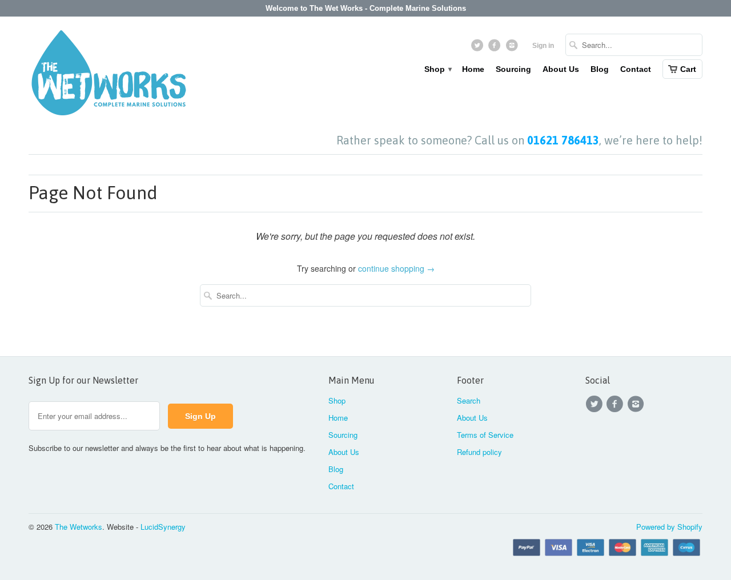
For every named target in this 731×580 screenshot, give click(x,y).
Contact (635, 69)
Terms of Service (485, 434)
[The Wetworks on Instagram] (513, 48)
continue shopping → (396, 268)
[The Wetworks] (108, 75)
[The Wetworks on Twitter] (478, 48)
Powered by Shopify (669, 526)
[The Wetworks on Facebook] (496, 48)
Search (468, 400)
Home (473, 69)
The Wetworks (78, 526)
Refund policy (479, 451)
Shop (437, 69)
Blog (600, 69)
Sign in (543, 46)
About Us (561, 69)
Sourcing (513, 69)
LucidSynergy (163, 526)
